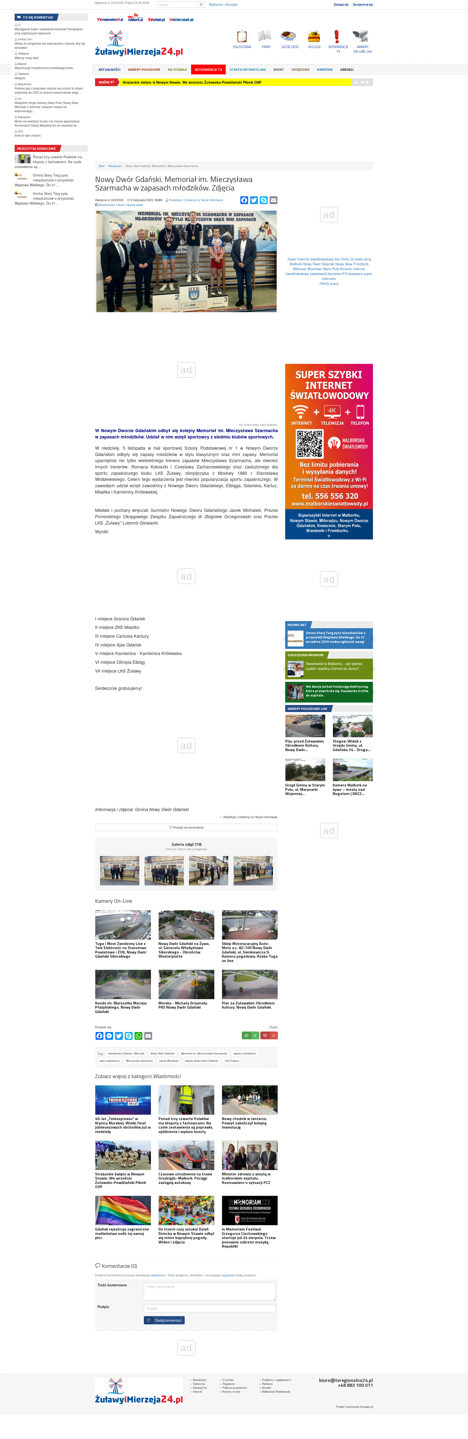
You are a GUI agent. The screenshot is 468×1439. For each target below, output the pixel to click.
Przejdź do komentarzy (188, 827)
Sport (278, 69)
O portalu (227, 1380)
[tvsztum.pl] (156, 16)
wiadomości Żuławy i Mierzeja (126, 1053)
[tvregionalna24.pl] (109, 16)
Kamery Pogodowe (144, 69)
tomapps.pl (366, 1407)
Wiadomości (107, 205)
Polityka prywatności (233, 1387)
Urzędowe (301, 69)
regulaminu (158, 1275)
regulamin (228, 1275)
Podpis (103, 1306)
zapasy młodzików (245, 1053)
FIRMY (266, 46)
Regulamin (227, 1384)
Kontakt (231, 4)
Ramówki (325, 69)
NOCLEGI (314, 46)
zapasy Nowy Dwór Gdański (201, 1060)
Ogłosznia (197, 1384)
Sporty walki (135, 205)
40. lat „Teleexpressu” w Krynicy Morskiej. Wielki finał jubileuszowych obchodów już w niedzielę (203, 82)
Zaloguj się (341, 4)
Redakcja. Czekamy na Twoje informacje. (196, 200)
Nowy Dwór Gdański (163, 1053)
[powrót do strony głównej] (139, 43)
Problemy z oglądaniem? (275, 1380)
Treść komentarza (112, 1284)
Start (101, 166)
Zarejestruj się (363, 4)
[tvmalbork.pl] (135, 16)
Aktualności (109, 69)
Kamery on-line (230, 1391)
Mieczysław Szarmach (139, 1060)
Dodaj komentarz (167, 1320)
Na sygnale (177, 69)
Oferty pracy (329, 283)
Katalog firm (198, 1387)
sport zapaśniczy (109, 1060)
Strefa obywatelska (248, 69)
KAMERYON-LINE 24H (362, 49)
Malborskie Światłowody (275, 1391)
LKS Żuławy (232, 1060)
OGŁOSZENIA (242, 46)
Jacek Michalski (169, 1060)
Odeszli (346, 69)
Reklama (216, 4)
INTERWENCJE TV (338, 49)
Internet (196, 1391)
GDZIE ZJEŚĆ (290, 46)
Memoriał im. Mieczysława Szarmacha (204, 1053)
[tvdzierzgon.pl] (181, 16)
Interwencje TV (208, 69)
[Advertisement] (234, 124)
